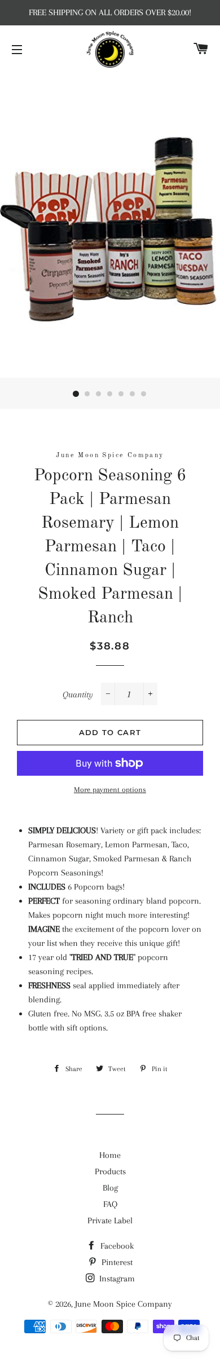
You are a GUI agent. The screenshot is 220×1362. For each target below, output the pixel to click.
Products (110, 1171)
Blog (110, 1188)
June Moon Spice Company (123, 1304)
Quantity (78, 694)
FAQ (110, 1204)
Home (110, 1155)
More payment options (110, 789)
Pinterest (116, 1262)
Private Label (110, 1220)
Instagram (116, 1278)
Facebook (116, 1246)
